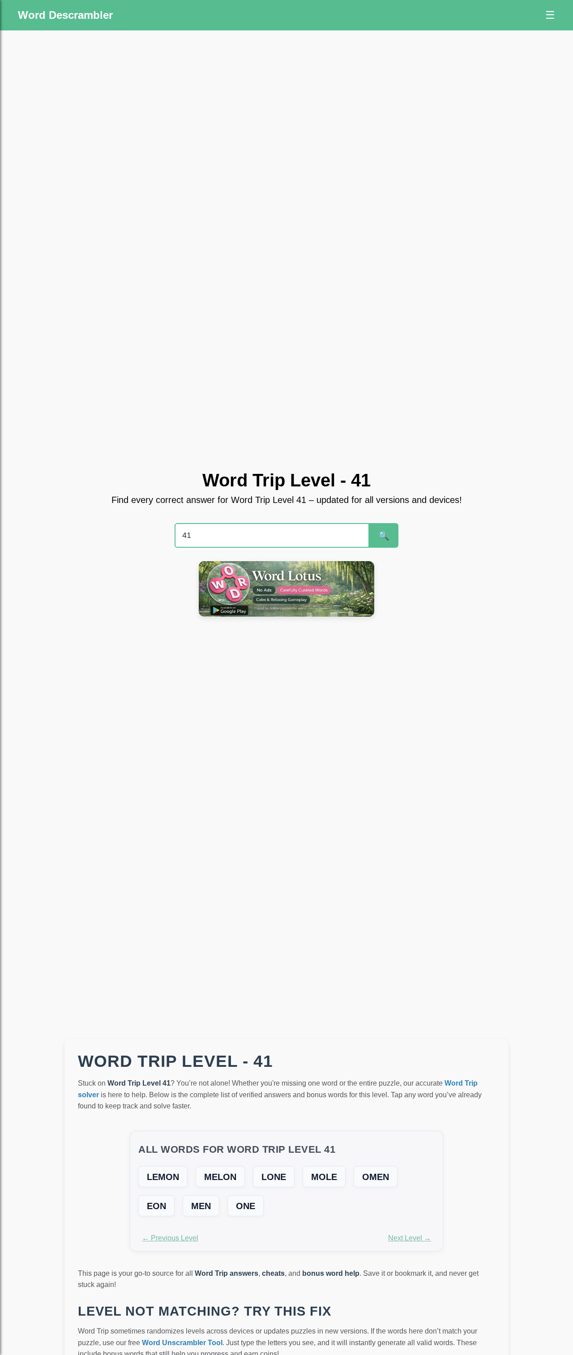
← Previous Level (170, 1238)
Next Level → (409, 1238)
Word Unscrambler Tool (182, 1342)
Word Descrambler (65, 15)
